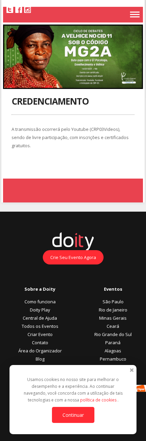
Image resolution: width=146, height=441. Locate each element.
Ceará (113, 326)
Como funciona (40, 302)
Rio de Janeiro (113, 310)
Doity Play (40, 310)
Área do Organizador (40, 351)
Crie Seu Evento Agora (73, 257)
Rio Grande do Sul (113, 334)
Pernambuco (113, 359)
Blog (40, 359)
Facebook (18, 9)
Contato (40, 342)
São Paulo (113, 302)
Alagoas (113, 351)
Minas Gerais (113, 318)
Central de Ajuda (40, 318)
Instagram (27, 9)
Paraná (113, 342)
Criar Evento (40, 334)
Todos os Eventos (40, 326)
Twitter (10, 9)
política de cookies (98, 400)
